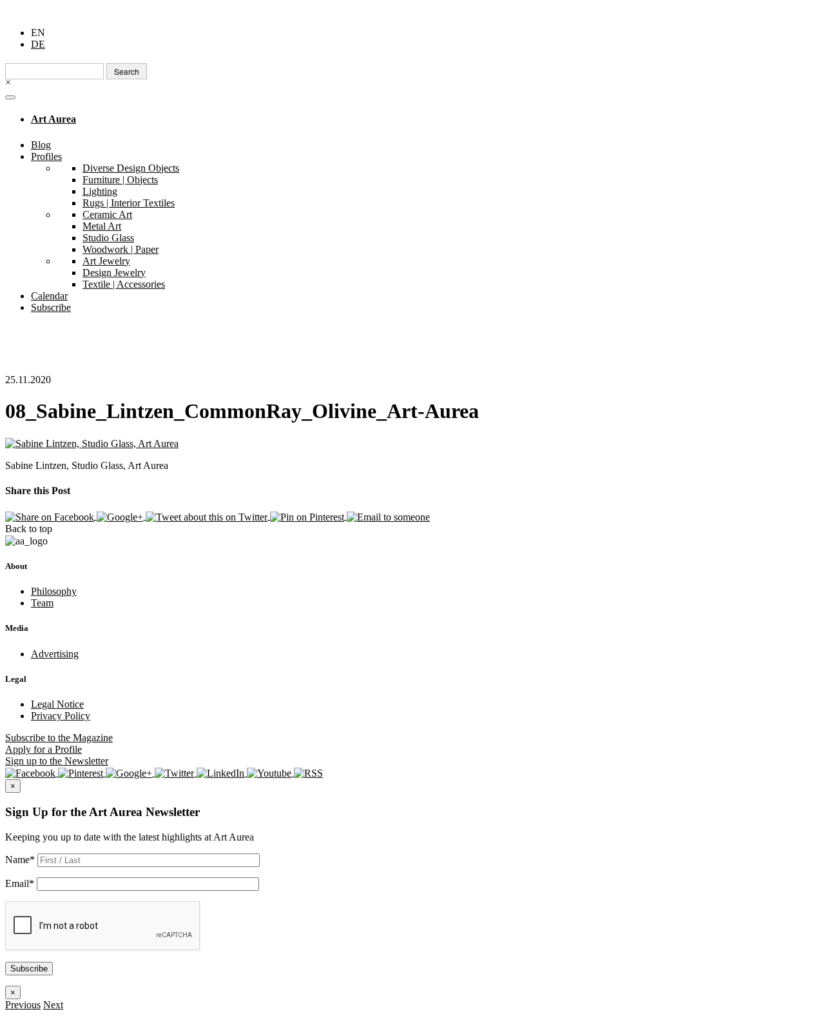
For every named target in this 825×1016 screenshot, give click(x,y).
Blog (41, 144)
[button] (23, 1004)
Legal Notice (57, 704)
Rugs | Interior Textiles (128, 202)
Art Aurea (53, 119)
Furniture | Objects (120, 179)
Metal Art (101, 226)
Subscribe (51, 307)
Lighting (99, 191)
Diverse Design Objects (130, 168)
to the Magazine (59, 737)
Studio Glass (108, 237)
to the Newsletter (56, 760)
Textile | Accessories (123, 284)
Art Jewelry (106, 260)
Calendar (49, 295)
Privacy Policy (60, 715)
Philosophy (54, 591)
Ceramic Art (107, 214)
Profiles (46, 156)
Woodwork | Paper (120, 249)
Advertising (55, 653)
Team (42, 602)
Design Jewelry (114, 272)
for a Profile (43, 749)
